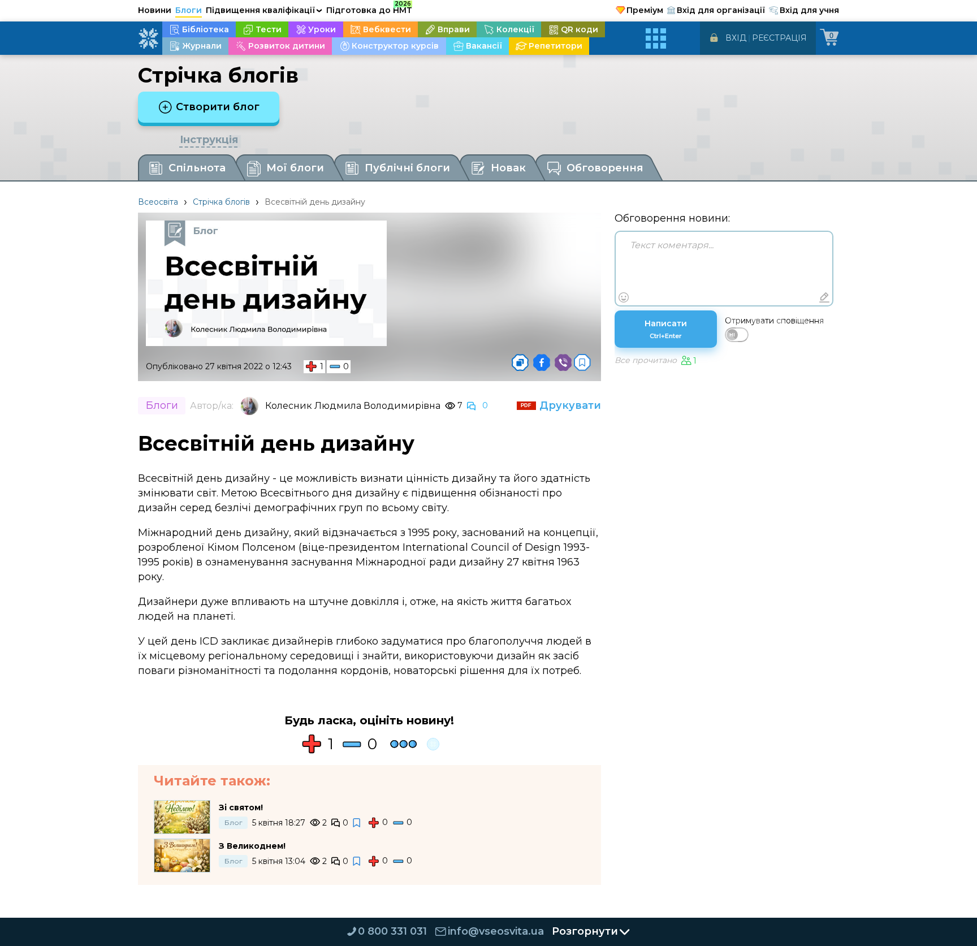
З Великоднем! (252, 846)
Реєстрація (779, 38)
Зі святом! (241, 807)
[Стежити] (357, 823)
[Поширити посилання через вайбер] (563, 362)
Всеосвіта (158, 202)
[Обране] (582, 362)
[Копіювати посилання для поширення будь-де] (520, 362)
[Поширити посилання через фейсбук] (541, 362)
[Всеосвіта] (148, 38)
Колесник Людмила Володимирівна (352, 405)
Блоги (188, 10)
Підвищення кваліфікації (264, 10)
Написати (666, 329)
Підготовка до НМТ (369, 8)
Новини (154, 10)
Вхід (735, 38)
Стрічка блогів (221, 202)
